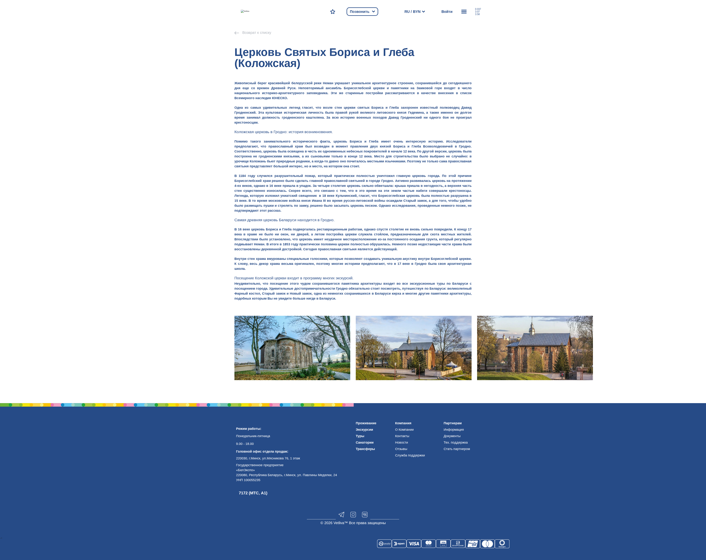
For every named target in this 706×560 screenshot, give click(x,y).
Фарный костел (247, 293)
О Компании (404, 429)
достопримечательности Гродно (321, 288)
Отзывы (401, 449)
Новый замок (301, 293)
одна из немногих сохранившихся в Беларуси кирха (357, 293)
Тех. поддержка (456, 442)
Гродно (465, 146)
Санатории (365, 442)
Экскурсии (364, 429)
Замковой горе (429, 88)
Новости (401, 442)
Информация (454, 429)
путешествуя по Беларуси (423, 288)
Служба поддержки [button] (410, 455)
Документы (452, 436)
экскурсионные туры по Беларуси (439, 283)
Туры (360, 436)
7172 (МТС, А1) (253, 493)
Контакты (402, 436)
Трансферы (365, 449)
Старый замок (273, 293)
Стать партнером (457, 449)
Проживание (366, 423)
